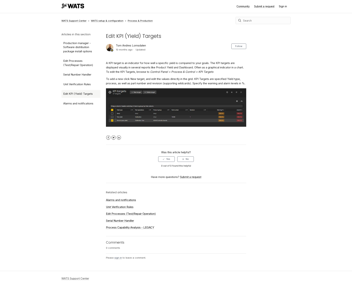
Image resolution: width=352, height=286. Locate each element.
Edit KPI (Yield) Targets (78, 93)
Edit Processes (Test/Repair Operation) (78, 63)
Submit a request (264, 6)
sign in (118, 257)
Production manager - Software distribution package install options (77, 47)
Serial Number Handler (77, 74)
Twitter (113, 137)
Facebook (108, 137)
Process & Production (140, 20)
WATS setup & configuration (107, 20)
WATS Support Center (74, 20)
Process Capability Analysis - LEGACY (130, 227)
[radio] (166, 159)
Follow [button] (238, 46)
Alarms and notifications (78, 103)
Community (243, 6)
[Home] (72, 7)
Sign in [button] (283, 6)
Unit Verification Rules (77, 84)
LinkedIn (119, 137)
